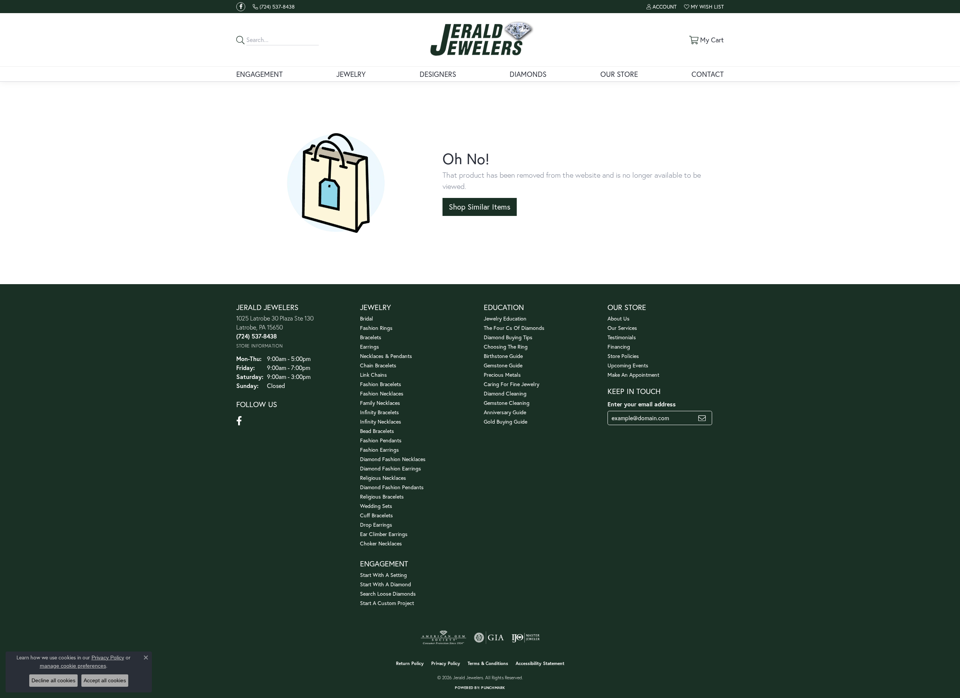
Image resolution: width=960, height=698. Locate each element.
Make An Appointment (633, 374)
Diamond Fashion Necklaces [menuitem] (393, 459)
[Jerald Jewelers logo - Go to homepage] (480, 39)
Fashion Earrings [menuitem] (379, 449)
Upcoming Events (628, 365)
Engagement (259, 74)
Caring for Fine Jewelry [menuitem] (511, 384)
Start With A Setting (383, 574)
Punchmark (493, 687)
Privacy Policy (445, 663)
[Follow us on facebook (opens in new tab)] (240, 6)
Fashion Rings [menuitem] (376, 327)
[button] (661, 6)
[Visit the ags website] (443, 637)
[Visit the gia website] (489, 637)
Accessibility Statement (540, 663)
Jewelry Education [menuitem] (505, 318)
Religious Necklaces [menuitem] (383, 477)
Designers (438, 74)
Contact (708, 74)
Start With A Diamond (385, 584)
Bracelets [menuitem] (370, 337)
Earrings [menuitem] (369, 346)
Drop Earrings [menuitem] (376, 524)
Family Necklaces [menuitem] (380, 402)
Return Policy (410, 663)
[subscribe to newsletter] (702, 418)
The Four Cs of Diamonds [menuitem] (514, 327)
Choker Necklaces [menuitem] (381, 543)
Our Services (622, 327)
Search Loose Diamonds (388, 593)
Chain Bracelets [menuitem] (378, 365)
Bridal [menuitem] (366, 318)
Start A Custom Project (387, 603)
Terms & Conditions (488, 663)
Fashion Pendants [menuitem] (381, 440)
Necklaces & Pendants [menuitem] (386, 355)
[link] (274, 6)
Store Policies (623, 355)
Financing (619, 346)
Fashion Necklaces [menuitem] (382, 393)
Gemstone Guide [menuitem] (503, 365)
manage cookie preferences (73, 666)
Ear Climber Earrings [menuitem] (384, 534)
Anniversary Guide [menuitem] (505, 412)
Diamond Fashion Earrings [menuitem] (390, 468)
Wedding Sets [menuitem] (376, 505)
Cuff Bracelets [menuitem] (376, 515)
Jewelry (351, 74)
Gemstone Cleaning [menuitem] (507, 402)
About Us (619, 318)
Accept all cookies (105, 680)
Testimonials (622, 337)
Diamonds (528, 74)
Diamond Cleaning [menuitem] (505, 393)
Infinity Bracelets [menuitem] (379, 412)
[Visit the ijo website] (526, 637)
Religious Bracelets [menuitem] (382, 496)
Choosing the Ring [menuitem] (506, 346)
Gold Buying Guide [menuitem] (505, 421)
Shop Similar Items (479, 207)
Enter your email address (642, 404)
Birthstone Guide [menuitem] (503, 355)
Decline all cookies (53, 680)
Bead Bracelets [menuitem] (377, 430)
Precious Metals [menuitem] (502, 374)
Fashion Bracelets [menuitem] (380, 384)
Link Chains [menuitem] (373, 374)
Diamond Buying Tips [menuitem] (508, 337)
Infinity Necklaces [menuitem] (380, 421)
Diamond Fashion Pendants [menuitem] (392, 487)
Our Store (619, 74)
